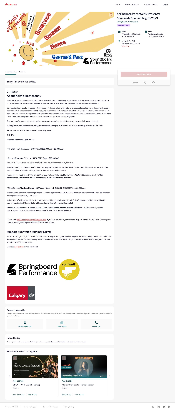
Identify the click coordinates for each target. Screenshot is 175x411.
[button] (10, 72)
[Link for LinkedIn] (164, 406)
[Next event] (109, 376)
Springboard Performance (127, 22)
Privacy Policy (68, 407)
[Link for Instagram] (158, 406)
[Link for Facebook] (153, 406)
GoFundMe (19, 247)
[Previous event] (9, 376)
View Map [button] (125, 46)
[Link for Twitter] (169, 406)
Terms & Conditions (50, 407)
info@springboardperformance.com (31, 219)
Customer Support (30, 407)
